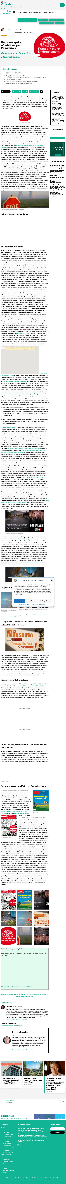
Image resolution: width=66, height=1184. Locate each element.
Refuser (32, 601)
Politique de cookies (24, 604)
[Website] (29, 1049)
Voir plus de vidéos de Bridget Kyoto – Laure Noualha (16, 986)
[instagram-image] (4, 1109)
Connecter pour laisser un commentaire (16, 1019)
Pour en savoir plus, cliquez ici (30, 675)
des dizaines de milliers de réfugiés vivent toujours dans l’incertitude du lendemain (23, 451)
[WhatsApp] (32, 1049)
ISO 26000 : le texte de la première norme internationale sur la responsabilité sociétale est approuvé (31, 1132)
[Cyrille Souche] (3, 29)
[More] (41, 91)
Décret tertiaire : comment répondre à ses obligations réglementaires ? (11, 1081)
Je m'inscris (57, 1132)
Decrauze (9, 1006)
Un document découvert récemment (16, 381)
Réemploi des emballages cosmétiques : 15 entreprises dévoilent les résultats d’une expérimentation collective (33, 1140)
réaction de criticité (21, 333)
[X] (26, 1049)
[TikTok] (24, 1049)
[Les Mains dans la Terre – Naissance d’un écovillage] (33, 1068)
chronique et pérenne (21, 268)
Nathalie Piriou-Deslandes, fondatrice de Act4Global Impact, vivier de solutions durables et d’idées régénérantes (58, 107)
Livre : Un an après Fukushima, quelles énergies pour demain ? (22, 81)
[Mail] (18, 1049)
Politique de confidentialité (39, 604)
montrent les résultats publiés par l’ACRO (32, 477)
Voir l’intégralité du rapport (9, 427)
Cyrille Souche (9, 30)
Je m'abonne (58, 137)
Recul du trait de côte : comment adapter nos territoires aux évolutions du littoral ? (58, 114)
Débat (37, 55)
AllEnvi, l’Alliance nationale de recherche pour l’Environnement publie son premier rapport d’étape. (32, 1136)
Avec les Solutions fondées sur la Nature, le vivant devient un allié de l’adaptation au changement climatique (57, 187)
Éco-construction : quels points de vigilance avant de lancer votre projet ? (57, 167)
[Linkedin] (15, 1049)
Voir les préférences (46, 601)
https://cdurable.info (17, 1035)
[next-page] (21, 1145)
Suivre (63, 1101)
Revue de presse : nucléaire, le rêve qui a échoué (19, 83)
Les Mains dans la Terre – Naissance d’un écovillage (33, 1080)
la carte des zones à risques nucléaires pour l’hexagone (22, 539)
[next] (64, 12)
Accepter (19, 601)
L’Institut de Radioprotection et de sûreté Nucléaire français (28, 262)
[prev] (61, 12)
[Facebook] (12, 1049)
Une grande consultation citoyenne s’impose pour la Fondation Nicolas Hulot (26, 77)
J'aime (39, 1114)
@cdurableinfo (10, 1100)
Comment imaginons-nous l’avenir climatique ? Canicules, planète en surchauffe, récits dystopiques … (58, 120)
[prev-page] (18, 1145)
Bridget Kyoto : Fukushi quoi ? (14, 72)
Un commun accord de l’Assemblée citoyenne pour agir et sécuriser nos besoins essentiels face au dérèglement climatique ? (58, 98)
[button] (51, 580)
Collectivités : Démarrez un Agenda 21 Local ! (30, 1128)
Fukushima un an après (12, 74)
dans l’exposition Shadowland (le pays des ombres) (25, 501)
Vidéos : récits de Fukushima (13, 79)
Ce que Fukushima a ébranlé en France (16, 76)
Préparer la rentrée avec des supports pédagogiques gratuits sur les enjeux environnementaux (57, 180)
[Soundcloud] (21, 1049)
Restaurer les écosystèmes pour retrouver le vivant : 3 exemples (56, 194)
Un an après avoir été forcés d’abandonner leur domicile (23, 448)
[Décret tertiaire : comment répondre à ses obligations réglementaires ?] (11, 1068)
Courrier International (21, 813)
